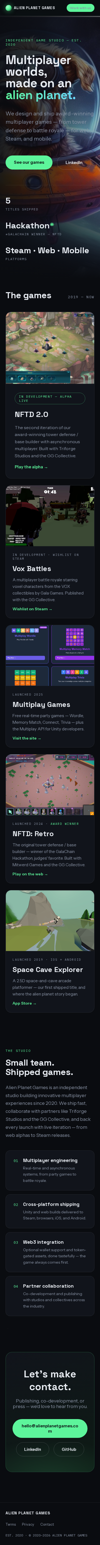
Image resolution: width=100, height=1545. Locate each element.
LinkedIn (74, 162)
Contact (47, 1524)
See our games (29, 162)
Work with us (80, 8)
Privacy (28, 1524)
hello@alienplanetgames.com (50, 1428)
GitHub (69, 1449)
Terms (11, 1524)
